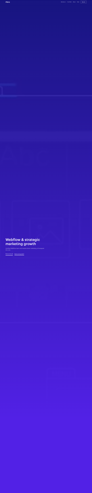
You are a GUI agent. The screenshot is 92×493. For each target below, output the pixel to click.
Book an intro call (9, 253)
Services (63, 1)
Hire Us (83, 2)
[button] (63, 2)
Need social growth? (19, 253)
